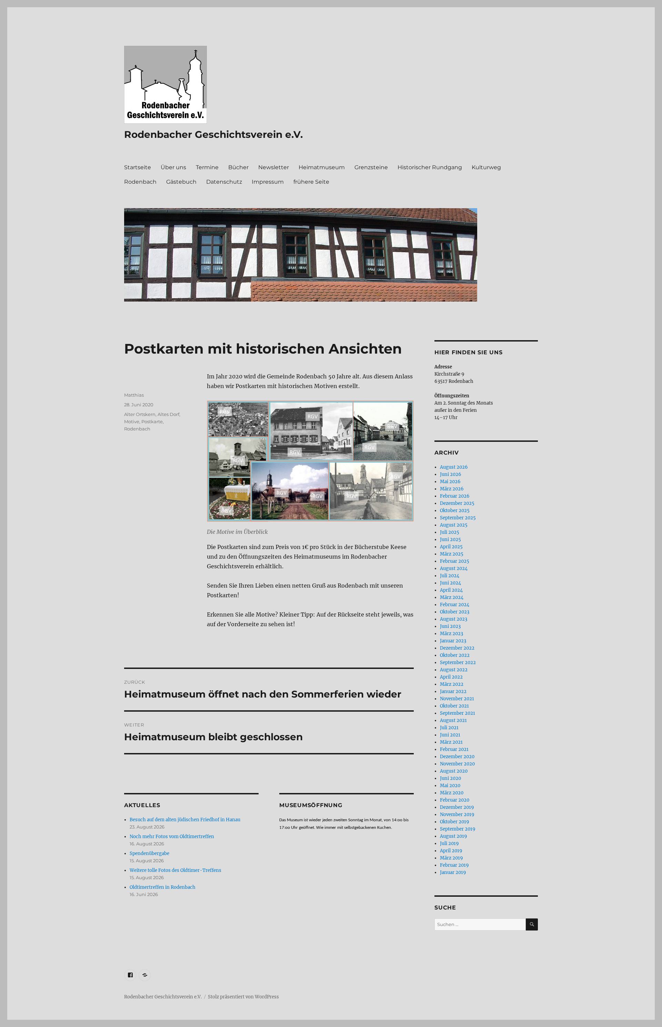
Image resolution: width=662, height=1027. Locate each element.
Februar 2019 (454, 865)
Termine (207, 167)
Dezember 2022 (457, 648)
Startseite (137, 167)
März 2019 (451, 858)
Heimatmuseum (322, 167)
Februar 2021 (454, 749)
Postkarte (152, 421)
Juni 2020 (450, 778)
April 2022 (451, 677)
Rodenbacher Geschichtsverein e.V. (213, 134)
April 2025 (451, 547)
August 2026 (454, 467)
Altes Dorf (168, 414)
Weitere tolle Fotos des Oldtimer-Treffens (175, 870)
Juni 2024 (450, 583)
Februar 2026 (455, 496)
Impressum (268, 182)
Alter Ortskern (140, 414)
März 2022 (451, 684)
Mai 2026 (450, 482)
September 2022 (458, 662)
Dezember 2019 (457, 807)
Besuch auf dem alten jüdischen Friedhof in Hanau (185, 820)
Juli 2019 (449, 843)
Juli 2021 (449, 728)
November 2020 (457, 764)
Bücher (238, 167)
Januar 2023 (453, 641)
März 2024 (451, 597)
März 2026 (452, 489)
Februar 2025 (454, 561)
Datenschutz (224, 182)
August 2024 (454, 568)
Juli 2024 (449, 576)
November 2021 (457, 699)
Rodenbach (140, 182)
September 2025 (458, 518)
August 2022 (454, 670)
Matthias (134, 395)
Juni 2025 (450, 539)
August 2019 (453, 836)
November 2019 (457, 814)
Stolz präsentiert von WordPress (243, 997)
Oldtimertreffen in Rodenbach (162, 887)
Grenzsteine (371, 167)
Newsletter (273, 167)
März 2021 (451, 742)
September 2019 (457, 829)
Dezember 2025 (457, 503)
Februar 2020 (454, 800)
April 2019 (451, 851)
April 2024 (451, 590)
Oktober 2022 (455, 655)
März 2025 (451, 554)
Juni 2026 (450, 474)
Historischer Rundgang (430, 167)
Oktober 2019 (454, 822)
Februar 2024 (454, 605)
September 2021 (457, 713)
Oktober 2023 (454, 612)
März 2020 (451, 793)
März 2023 (451, 634)
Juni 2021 (450, 735)
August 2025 (454, 525)
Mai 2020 (450, 786)
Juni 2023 (450, 626)
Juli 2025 (449, 532)
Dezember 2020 (457, 757)
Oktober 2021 (454, 706)
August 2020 (454, 771)
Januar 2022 (453, 691)
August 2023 (453, 619)
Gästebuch (181, 182)
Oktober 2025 (455, 511)
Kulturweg (486, 167)
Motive (131, 421)
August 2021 (453, 720)
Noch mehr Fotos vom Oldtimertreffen (172, 837)
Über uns (173, 167)
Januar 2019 (453, 872)
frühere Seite (311, 182)
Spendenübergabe (149, 853)
